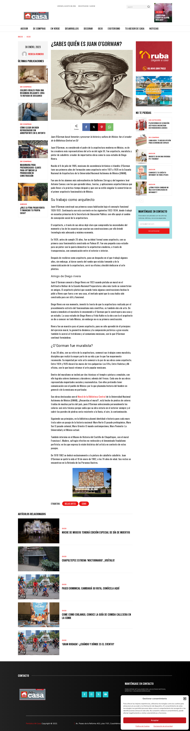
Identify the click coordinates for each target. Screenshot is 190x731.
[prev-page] (137, 200)
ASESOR (23, 204)
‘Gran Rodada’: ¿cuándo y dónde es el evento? (88, 644)
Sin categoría (155, 120)
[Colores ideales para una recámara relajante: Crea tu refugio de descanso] (33, 75)
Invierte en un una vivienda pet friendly (159, 157)
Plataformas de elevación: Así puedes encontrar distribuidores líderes (159, 125)
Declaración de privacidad (163, 726)
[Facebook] (86, 127)
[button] (185, 698)
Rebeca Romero (36, 54)
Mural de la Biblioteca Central (92, 396)
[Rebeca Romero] (25, 54)
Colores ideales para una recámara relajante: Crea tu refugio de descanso (32, 93)
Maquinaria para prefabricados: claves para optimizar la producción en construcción (30, 170)
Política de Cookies (143, 726)
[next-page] (141, 200)
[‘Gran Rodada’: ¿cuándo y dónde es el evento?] (38, 642)
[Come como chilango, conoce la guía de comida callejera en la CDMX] (38, 614)
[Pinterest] (102, 127)
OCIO (29, 36)
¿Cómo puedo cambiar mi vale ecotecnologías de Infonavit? (159, 189)
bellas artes (70, 503)
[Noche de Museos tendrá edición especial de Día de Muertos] (38, 530)
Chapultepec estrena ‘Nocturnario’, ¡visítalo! (88, 560)
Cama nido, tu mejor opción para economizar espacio (160, 141)
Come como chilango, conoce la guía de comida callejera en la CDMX (96, 616)
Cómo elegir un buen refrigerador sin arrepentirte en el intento (32, 130)
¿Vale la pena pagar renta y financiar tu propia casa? (32, 210)
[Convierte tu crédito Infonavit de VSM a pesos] (141, 172)
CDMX (84, 503)
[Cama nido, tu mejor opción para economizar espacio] (141, 140)
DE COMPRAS (25, 87)
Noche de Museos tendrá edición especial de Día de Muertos (96, 532)
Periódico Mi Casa (33, 723)
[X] (94, 127)
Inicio (20, 36)
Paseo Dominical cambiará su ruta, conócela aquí (90, 588)
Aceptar (155, 720)
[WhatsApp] (109, 127)
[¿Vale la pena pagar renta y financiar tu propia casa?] (33, 192)
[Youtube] (105, 694)
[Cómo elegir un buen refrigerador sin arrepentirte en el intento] (33, 112)
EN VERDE (159, 12)
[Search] (148, 7)
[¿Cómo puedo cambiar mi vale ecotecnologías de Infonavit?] (141, 188)
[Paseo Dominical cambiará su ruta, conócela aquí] (38, 586)
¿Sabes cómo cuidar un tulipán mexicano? (162, 17)
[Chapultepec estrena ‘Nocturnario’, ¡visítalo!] (38, 558)
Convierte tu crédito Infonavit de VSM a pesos (158, 173)
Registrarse (153, 231)
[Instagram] (91, 694)
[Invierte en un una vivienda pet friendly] (141, 156)
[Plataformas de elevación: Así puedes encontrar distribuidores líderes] (141, 124)
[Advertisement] (104, 16)
